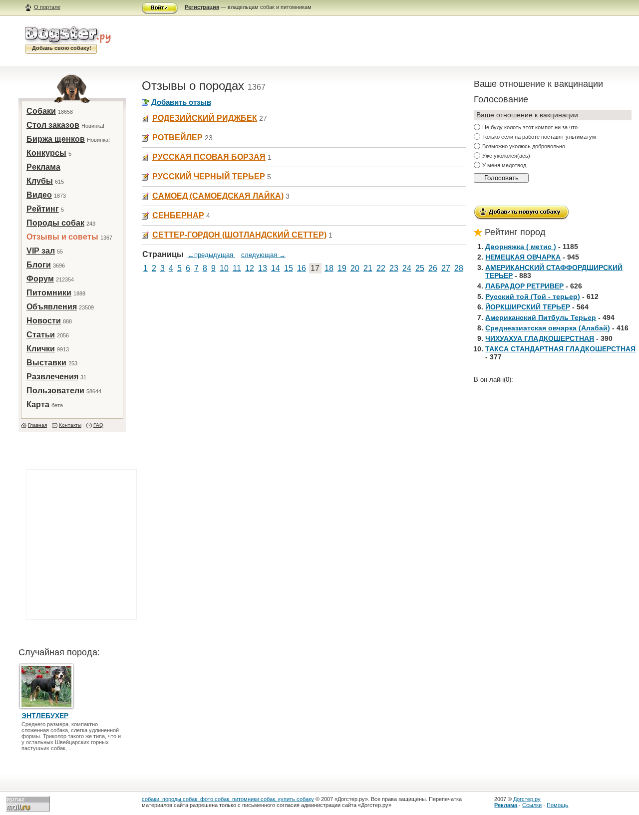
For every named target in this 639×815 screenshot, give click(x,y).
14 (275, 268)
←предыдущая (211, 255)
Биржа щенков (55, 139)
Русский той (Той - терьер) (532, 296)
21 (367, 268)
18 (328, 268)
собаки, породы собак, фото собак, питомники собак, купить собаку (228, 799)
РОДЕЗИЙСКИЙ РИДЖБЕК (204, 118)
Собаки (41, 111)
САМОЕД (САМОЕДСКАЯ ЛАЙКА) (218, 196)
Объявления (51, 306)
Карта (37, 404)
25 (419, 268)
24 (406, 268)
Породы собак (55, 223)
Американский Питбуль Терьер (540, 317)
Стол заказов (52, 125)
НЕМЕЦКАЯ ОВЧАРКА (523, 257)
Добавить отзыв (181, 102)
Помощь (557, 805)
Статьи (40, 334)
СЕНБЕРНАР (178, 215)
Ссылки (532, 805)
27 (445, 268)
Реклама (43, 167)
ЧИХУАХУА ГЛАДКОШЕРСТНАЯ (539, 338)
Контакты (70, 425)
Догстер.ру (527, 799)
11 (237, 268)
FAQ (98, 425)
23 (393, 268)
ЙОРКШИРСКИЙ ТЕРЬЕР (527, 307)
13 (262, 268)
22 (380, 268)
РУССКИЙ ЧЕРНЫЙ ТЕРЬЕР (208, 176)
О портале (47, 7)
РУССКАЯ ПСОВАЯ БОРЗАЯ (209, 157)
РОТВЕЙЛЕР (177, 137)
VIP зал (40, 251)
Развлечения (52, 376)
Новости (43, 320)
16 (301, 268)
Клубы (39, 181)
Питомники (48, 292)
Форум (40, 278)
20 (354, 268)
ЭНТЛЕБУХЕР (44, 716)
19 (341, 268)
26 (432, 268)
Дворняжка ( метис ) (520, 247)
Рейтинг (42, 209)
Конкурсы (46, 153)
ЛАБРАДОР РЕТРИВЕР (524, 286)
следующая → (263, 255)
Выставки (46, 362)
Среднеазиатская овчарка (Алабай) (547, 328)
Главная (37, 425)
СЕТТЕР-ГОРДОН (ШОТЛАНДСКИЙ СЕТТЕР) (239, 235)
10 (224, 268)
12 (249, 268)
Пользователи (55, 390)
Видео (39, 195)
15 (288, 268)
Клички (40, 348)
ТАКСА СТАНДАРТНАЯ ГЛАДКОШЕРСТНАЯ (560, 349)
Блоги (38, 265)
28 (458, 268)
